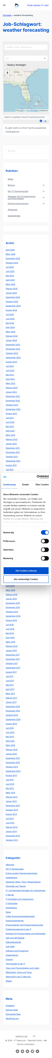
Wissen (9, 981)
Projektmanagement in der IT (18, 929)
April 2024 (10, 327)
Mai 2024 (10, 323)
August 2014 (11, 814)
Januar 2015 (11, 801)
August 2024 (11, 310)
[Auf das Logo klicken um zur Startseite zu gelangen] (16, 5)
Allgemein (10, 864)
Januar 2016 (11, 754)
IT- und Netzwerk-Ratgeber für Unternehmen (25, 890)
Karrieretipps (11, 908)
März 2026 (10, 254)
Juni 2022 (10, 422)
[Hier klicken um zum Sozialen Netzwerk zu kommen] (22, 1051)
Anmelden (10, 1005)
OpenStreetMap (32, 110)
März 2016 (10, 745)
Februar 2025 (11, 288)
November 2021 (13, 452)
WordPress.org (12, 1018)
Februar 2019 (11, 594)
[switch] (45, 541)
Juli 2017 (9, 676)
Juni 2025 (10, 271)
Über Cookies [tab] (42, 484)
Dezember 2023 (13, 344)
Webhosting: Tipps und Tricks (19, 972)
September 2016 (13, 719)
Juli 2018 (10, 624)
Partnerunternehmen (15, 920)
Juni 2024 (10, 319)
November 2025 (13, 258)
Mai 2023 (10, 375)
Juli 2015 (10, 780)
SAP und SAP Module (15, 938)
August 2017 (11, 672)
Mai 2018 (10, 633)
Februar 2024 (11, 336)
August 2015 (11, 775)
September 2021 (13, 461)
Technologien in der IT (15, 964)
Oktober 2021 (12, 456)
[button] (7, 72)
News (8, 912)
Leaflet (21, 110)
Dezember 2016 (13, 706)
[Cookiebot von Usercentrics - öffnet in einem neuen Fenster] (37, 477)
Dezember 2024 (13, 297)
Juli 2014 (10, 818)
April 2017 (10, 689)
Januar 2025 (11, 293)
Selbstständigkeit (13, 942)
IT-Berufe (10, 895)
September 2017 (13, 668)
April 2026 (10, 250)
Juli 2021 (9, 469)
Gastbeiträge (11, 877)
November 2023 (13, 349)
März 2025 (10, 284)
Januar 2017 (11, 702)
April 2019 (10, 586)
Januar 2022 (11, 443)
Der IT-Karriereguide (15, 869)
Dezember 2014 (13, 805)
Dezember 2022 (13, 396)
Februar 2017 (11, 698)
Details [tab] (25, 484)
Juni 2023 (10, 370)
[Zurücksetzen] (45, 121)
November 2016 (13, 711)
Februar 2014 (11, 827)
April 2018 (10, 637)
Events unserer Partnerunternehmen (21, 873)
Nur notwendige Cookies (26, 579)
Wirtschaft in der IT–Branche (18, 976)
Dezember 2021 (13, 448)
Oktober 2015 (12, 767)
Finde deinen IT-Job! (38, 5)
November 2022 (13, 400)
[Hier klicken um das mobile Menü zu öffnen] (4, 5)
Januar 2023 (11, 392)
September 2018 (13, 616)
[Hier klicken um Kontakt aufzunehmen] (17, 1051)
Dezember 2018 (13, 603)
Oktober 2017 (12, 663)
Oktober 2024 (12, 301)
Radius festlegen (16, 65)
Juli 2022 (10, 418)
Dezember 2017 (13, 655)
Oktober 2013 (12, 840)
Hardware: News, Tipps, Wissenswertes (23, 882)
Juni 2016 (10, 732)
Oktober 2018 (12, 612)
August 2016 (11, 724)
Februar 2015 (11, 797)
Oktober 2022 (12, 405)
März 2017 (10, 693)
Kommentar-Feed (13, 1014)
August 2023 (11, 362)
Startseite (7, 15)
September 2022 (13, 409)
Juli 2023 (10, 366)
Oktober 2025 (12, 263)
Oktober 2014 (12, 810)
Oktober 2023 (12, 353)
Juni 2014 (10, 823)
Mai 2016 (10, 736)
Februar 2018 (11, 646)
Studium (9, 959)
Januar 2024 (11, 340)
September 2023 (13, 357)
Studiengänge (12, 955)
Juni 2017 (10, 680)
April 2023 (10, 379)
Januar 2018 (11, 650)
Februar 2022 (11, 439)
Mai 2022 (10, 426)
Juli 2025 (10, 267)
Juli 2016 (10, 728)
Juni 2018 (10, 629)
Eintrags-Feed (12, 1010)
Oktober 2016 (12, 715)
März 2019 (10, 590)
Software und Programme (17, 951)
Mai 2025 (10, 275)
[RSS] (40, 121)
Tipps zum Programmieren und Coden (22, 968)
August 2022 (11, 413)
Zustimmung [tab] (9, 484)
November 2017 (13, 659)
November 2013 (13, 836)
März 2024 (10, 331)
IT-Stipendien (11, 903)
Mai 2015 (10, 788)
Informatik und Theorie (16, 886)
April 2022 (10, 431)
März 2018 (10, 642)
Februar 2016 (11, 749)
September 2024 (13, 306)
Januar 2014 (11, 831)
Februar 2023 (11, 387)
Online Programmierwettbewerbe (20, 916)
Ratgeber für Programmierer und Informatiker (25, 933)
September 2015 (13, 771)
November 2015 (13, 762)
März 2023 (10, 383)
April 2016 (10, 741)
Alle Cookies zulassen (26, 571)
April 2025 (10, 280)
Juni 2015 (10, 784)
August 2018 (11, 620)
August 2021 (11, 465)
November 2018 (13, 607)
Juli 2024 (10, 314)
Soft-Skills (10, 946)
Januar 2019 (11, 599)
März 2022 (10, 435)
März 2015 (10, 792)
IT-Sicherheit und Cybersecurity (20, 899)
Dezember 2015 (13, 758)
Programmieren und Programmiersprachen (24, 925)
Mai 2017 (10, 685)
